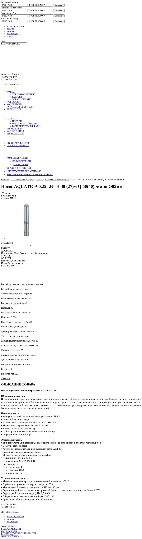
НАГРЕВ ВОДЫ (9, 138)
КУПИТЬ (5, 248)
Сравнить (5, 378)
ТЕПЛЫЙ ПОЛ (14, 109)
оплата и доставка (15, 26)
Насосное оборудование (22, 179)
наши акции (12, 33)
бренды (10, 28)
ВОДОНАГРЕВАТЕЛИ (18, 143)
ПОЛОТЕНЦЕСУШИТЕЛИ (20, 107)
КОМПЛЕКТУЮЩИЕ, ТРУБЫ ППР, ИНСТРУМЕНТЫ (19, 534)
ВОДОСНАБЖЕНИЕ (11, 114)
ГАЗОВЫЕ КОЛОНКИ (18, 145)
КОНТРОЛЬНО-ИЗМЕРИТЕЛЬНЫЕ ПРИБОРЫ (30, 174)
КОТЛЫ (11, 92)
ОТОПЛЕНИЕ (8, 87)
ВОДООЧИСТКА (15, 133)
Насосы (39, 179)
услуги (10, 36)
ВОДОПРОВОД (14, 128)
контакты (11, 31)
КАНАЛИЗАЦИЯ (15, 131)
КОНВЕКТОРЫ (14, 104)
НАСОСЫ (12, 118)
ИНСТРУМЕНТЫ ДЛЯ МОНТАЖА (24, 171)
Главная (5, 179)
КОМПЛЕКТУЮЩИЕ (17, 158)
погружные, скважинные (57, 179)
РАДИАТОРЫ (13, 102)
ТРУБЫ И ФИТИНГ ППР (19, 168)
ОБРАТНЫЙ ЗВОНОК (12, 74)
